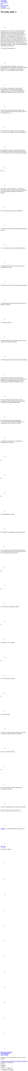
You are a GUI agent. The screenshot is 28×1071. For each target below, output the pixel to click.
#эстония (22, 1061)
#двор (2, 1061)
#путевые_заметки (15, 1061)
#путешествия (7, 1061)
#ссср (26, 1061)
